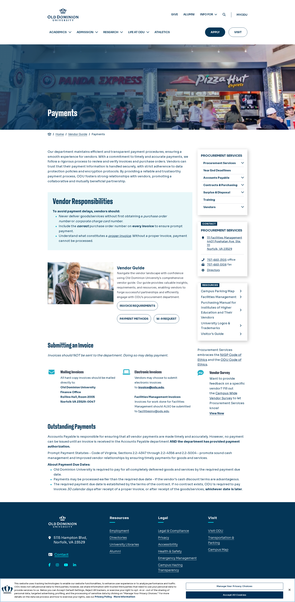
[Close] (289, 589)
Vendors (209, 207)
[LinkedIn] (74, 565)
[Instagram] (57, 565)
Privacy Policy (103, 596)
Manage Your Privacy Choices (234, 586)
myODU (242, 15)
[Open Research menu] (121, 32)
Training (209, 200)
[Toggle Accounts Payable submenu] (242, 177)
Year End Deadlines (217, 170)
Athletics (162, 32)
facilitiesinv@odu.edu (153, 411)
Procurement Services (219, 163)
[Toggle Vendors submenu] (242, 206)
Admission (85, 32)
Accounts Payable (216, 178)
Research (110, 32)
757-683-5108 (217, 264)
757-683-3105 (217, 260)
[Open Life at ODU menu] (147, 32)
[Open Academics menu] (70, 32)
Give (174, 14)
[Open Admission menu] (96, 32)
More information (124, 596)
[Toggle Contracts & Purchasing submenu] (242, 184)
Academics (58, 32)
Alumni (189, 14)
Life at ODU (136, 32)
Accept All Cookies (234, 594)
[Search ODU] (224, 14)
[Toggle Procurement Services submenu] (242, 162)
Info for (207, 14)
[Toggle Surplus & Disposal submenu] (242, 192)
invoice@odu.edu (151, 387)
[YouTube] (66, 565)
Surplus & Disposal (216, 192)
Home (59, 134)
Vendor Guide (77, 134)
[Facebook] (49, 565)
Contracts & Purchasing (220, 185)
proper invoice (119, 236)
